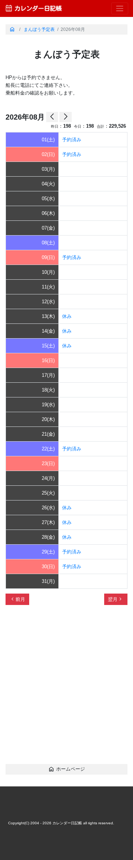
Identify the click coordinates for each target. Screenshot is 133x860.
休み (67, 316)
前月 (17, 599)
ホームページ (66, 769)
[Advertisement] (66, 688)
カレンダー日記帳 (33, 8)
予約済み (71, 139)
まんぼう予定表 (39, 29)
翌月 (115, 599)
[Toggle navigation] (119, 9)
